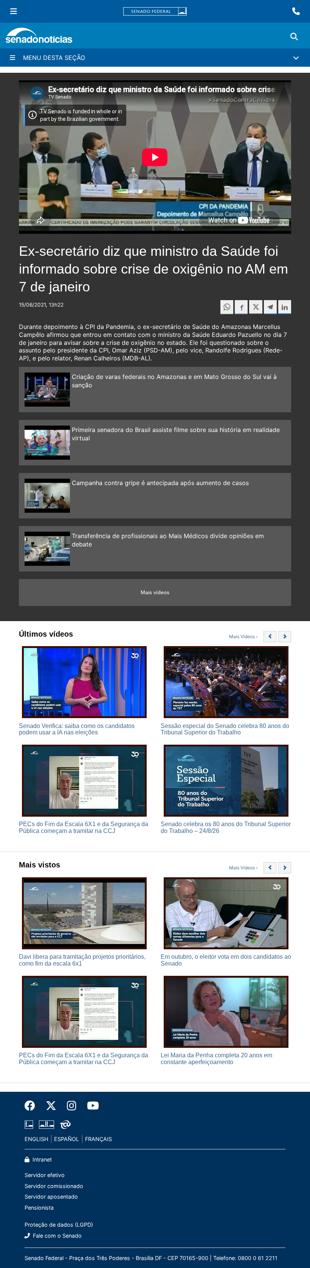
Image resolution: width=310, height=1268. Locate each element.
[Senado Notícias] (39, 38)
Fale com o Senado (56, 1235)
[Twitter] (51, 1106)
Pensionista (39, 1207)
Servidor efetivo (45, 1175)
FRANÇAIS (98, 1139)
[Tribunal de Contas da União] (65, 1124)
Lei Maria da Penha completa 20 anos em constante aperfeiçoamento (216, 1058)
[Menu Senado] (13, 11)
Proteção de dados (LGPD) (59, 1224)
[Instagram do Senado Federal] (72, 1106)
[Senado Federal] (155, 11)
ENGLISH (36, 1139)
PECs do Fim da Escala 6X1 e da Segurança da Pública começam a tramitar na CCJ (83, 827)
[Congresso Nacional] (46, 1124)
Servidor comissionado (54, 1186)
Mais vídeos (155, 592)
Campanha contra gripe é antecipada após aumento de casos (160, 483)
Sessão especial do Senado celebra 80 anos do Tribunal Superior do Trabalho (225, 729)
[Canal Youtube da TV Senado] (90, 1106)
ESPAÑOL (66, 1139)
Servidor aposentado (51, 1196)
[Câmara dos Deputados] (29, 1124)
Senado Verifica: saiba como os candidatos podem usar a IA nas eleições (77, 729)
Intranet (41, 1159)
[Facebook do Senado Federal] (32, 1106)
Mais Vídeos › (243, 636)
